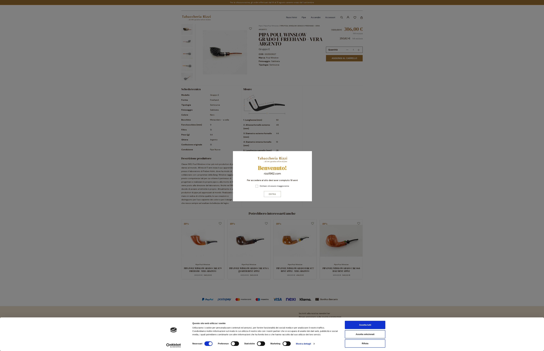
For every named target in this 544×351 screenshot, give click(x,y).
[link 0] (173, 345)
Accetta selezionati (365, 334)
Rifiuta (365, 343)
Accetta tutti (365, 325)
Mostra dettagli (303, 343)
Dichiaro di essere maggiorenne (274, 186)
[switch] (235, 343)
